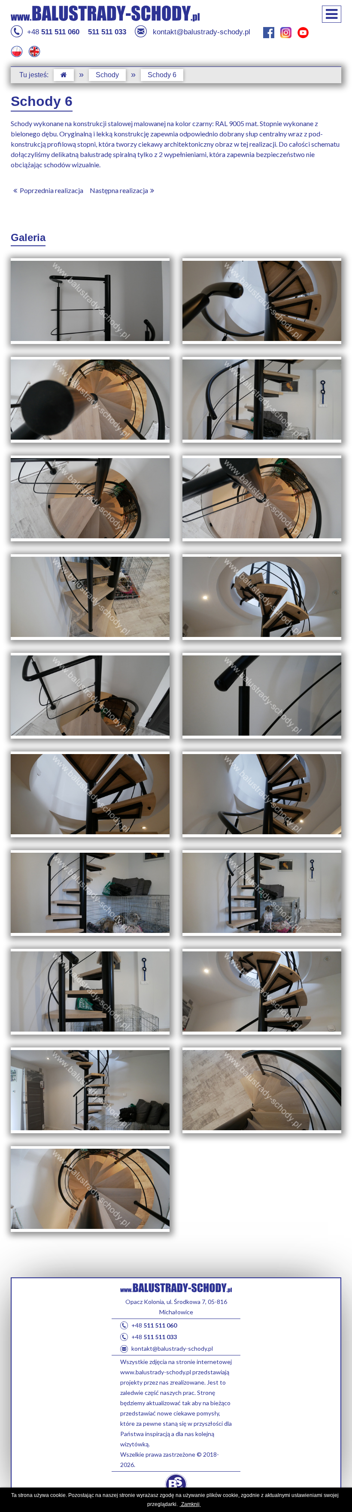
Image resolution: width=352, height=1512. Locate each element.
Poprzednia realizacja (51, 190)
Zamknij (191, 1504)
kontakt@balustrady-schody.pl (201, 32)
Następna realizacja (119, 190)
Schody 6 (162, 74)
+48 (53, 32)
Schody (107, 74)
